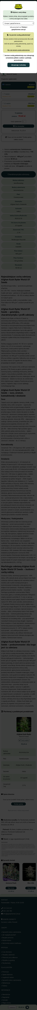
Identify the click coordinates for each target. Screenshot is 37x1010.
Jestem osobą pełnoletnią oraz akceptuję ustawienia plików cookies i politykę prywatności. (19, 57)
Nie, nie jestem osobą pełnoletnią (18, 50)
